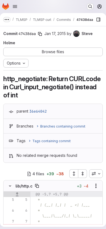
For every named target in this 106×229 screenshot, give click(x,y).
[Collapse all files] (82, 173)
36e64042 (38, 111)
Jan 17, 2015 (55, 33)
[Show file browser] (98, 19)
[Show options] (96, 186)
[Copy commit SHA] (40, 34)
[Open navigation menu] (15, 6)
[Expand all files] (73, 173)
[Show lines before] (17, 194)
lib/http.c (24, 186)
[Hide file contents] (10, 186)
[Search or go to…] (90, 6)
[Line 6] (9, 210)
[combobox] (96, 173)
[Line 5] (9, 199)
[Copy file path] (37, 186)
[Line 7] (9, 221)
